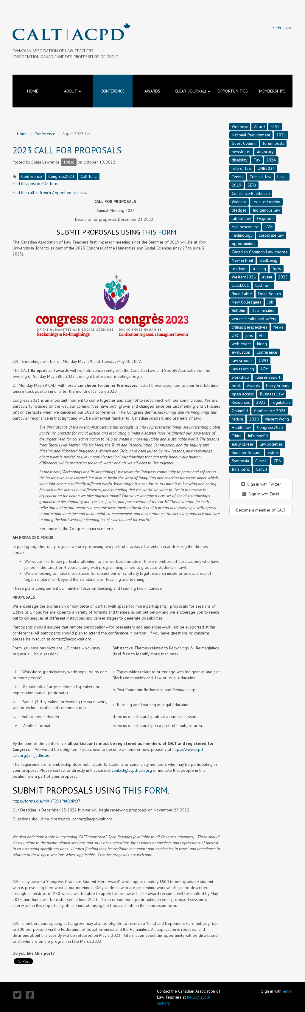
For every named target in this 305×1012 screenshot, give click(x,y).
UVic (269, 226)
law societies (271, 444)
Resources (241, 402)
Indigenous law (266, 210)
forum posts (273, 143)
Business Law (272, 394)
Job (270, 302)
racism (237, 419)
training (259, 268)
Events (237, 176)
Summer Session (247, 452)
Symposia (240, 460)
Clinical (261, 460)
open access (243, 394)
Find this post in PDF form (35, 183)
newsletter (241, 151)
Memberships (272, 91)
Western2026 (244, 277)
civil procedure (245, 226)
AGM (264, 369)
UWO (263, 360)
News (278, 327)
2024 (271, 160)
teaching (239, 268)
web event (241, 343)
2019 (236, 185)
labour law (241, 218)
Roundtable (242, 293)
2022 (261, 402)
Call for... (89, 176)
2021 (281, 135)
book (236, 385)
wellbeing (268, 260)
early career (242, 444)
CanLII (261, 469)
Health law (241, 427)
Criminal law (260, 176)
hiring (262, 343)
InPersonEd (258, 435)
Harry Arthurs (277, 385)
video (273, 452)
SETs (252, 185)
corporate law (271, 235)
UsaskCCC (240, 285)
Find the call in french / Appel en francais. (50, 192)
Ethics (237, 435)
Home (32, 91)
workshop (240, 377)
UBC (235, 335)
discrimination (263, 310)
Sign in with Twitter (263, 484)
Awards (152, 91)
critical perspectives (249, 327)
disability (240, 160)
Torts (276, 268)
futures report (267, 377)
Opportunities (232, 91)
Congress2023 (61, 176)
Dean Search (269, 293)
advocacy (265, 151)
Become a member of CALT (261, 510)
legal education (266, 201)
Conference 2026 (270, 410)
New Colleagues (246, 302)
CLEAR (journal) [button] (191, 91)
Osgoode (265, 218)
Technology (242, 235)
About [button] (71, 91)
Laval (282, 176)
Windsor (239, 201)
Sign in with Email (263, 494)
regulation (281, 402)
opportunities (243, 243)
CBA (277, 460)
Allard (259, 126)
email (287, 991)
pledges (239, 210)
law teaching (243, 369)
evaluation (241, 352)
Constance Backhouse (251, 193)
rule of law (241, 168)
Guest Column (244, 143)
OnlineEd (240, 410)
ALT (262, 335)
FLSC (275, 126)
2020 (254, 419)
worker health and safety (254, 318)
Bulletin (238, 310)
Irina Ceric (241, 469)
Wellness (240, 126)
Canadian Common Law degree (260, 252)
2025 (283, 277)
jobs (249, 335)
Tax (257, 160)
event (267, 277)
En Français (282, 27)
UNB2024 (266, 168)
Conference (113, 91)
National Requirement (251, 135)
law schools (242, 360)
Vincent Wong (277, 419)
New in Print (242, 260)
